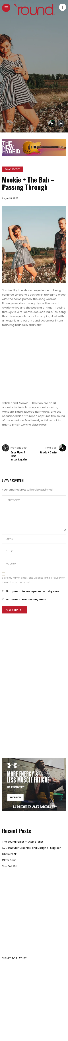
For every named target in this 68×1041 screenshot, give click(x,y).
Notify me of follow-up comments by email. (33, 591)
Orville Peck (9, 854)
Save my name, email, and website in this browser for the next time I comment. (33, 580)
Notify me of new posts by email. (26, 599)
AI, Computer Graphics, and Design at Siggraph (31, 848)
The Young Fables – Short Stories (23, 842)
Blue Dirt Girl (9, 866)
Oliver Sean (9, 860)
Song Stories (12, 169)
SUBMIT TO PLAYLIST (14, 958)
